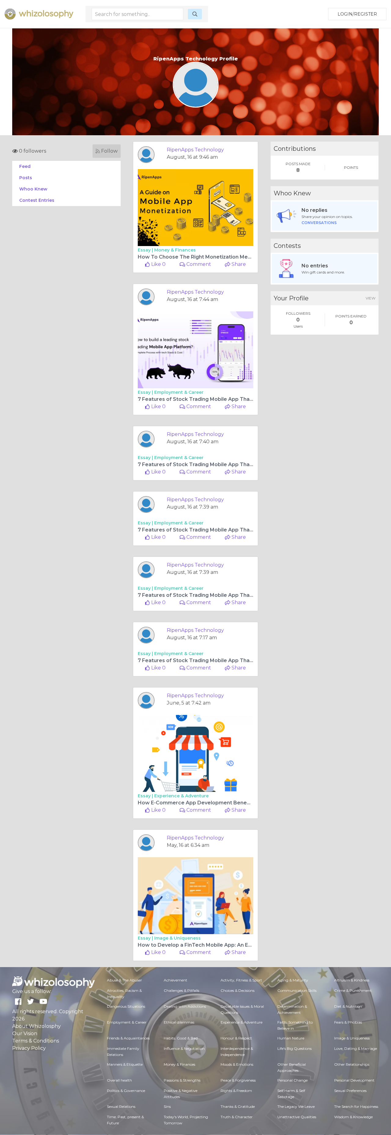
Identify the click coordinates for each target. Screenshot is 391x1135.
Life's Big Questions (294, 1048)
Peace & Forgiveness (238, 1080)
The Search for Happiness (356, 1106)
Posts (25, 177)
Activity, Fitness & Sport (241, 980)
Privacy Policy (29, 1048)
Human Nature (290, 1038)
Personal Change (292, 1080)
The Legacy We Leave (296, 1106)
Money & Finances (175, 250)
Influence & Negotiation (184, 1048)
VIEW (370, 298)
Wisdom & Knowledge (353, 1117)
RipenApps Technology (195, 150)
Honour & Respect (236, 1038)
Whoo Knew (33, 189)
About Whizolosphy (36, 1026)
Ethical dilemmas (179, 1022)
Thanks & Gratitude (238, 1106)
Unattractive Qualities (296, 1117)
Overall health (119, 1080)
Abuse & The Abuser (124, 980)
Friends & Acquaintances (128, 1038)
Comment (198, 264)
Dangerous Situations (126, 1006)
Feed (25, 166)
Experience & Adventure (181, 796)
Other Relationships (351, 1064)
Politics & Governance (126, 1090)
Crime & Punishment (353, 990)
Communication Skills (296, 990)
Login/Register (357, 14)
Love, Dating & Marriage (355, 1048)
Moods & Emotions (237, 1064)
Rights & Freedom (236, 1090)
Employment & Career (178, 392)
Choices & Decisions (237, 990)
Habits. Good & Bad (181, 1038)
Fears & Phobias (348, 1022)
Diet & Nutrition (348, 1006)
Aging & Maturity (292, 980)
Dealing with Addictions (185, 1006)
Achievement (175, 980)
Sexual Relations (121, 1106)
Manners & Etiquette (125, 1064)
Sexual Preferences (350, 1090)
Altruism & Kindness (351, 980)
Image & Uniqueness (177, 938)
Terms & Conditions (35, 1041)
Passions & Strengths (182, 1080)
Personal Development (354, 1080)
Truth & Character (237, 1117)
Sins (167, 1106)
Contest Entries (36, 200)
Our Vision (24, 1033)
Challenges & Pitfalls (181, 990)
